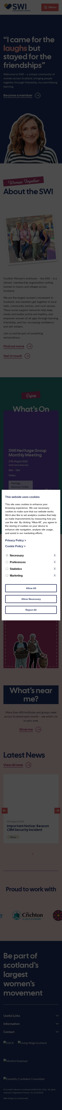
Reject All (31, 609)
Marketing (16, 575)
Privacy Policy (15, 540)
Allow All (31, 588)
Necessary (17, 555)
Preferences (18, 562)
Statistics (16, 568)
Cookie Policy (15, 546)
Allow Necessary (31, 598)
